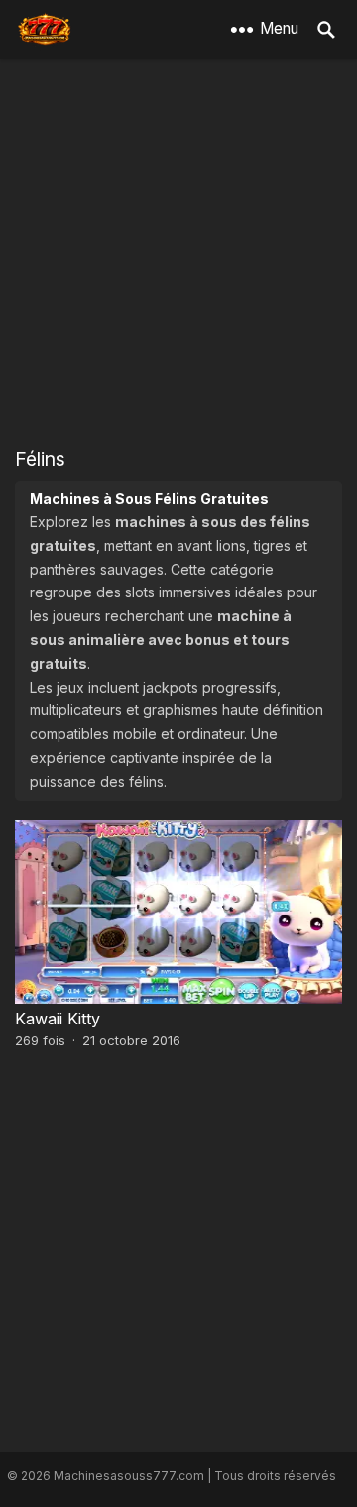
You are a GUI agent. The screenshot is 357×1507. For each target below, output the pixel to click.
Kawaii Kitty (57, 1018)
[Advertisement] (178, 252)
